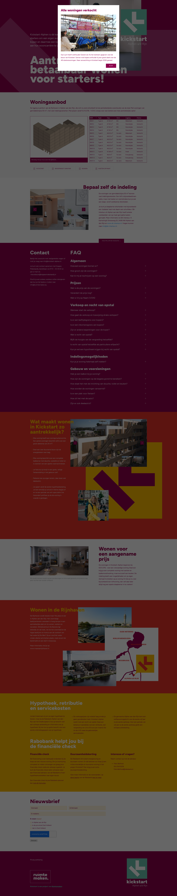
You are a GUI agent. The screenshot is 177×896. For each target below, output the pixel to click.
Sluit (111, 66)
